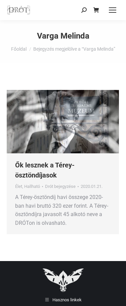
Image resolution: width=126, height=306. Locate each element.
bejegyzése (60, 186)
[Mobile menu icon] (112, 10)
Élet (18, 186)
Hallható (32, 186)
